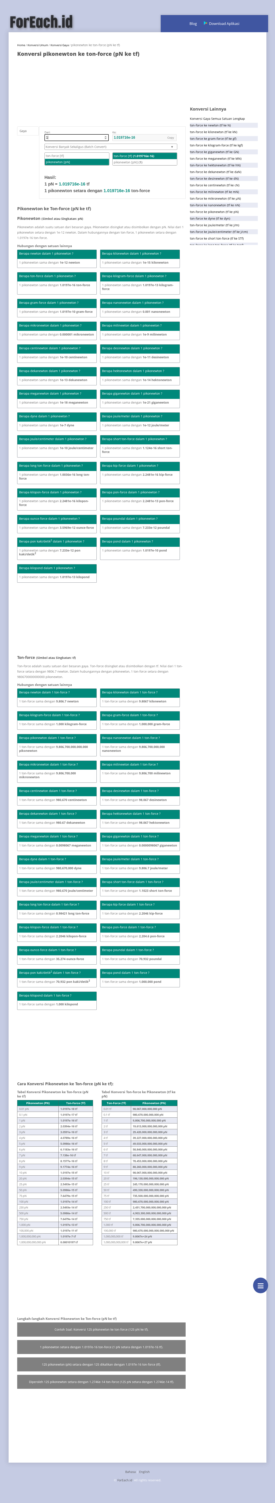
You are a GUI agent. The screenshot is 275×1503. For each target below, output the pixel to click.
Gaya (23, 131)
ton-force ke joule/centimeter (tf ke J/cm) (219, 232)
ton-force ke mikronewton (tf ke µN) (215, 198)
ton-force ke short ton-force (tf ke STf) (217, 238)
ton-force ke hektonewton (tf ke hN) (215, 165)
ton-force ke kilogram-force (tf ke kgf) (216, 145)
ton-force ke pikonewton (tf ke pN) (214, 212)
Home (21, 45)
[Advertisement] (101, 89)
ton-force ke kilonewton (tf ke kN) (213, 132)
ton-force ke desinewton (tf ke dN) (214, 178)
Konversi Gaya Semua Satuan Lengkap (217, 119)
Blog (193, 23)
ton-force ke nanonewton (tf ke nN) (215, 205)
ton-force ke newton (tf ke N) (210, 125)
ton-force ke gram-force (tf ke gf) (213, 139)
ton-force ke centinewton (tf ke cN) (214, 185)
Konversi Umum (38, 45)
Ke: (114, 132)
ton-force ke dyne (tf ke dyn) (210, 218)
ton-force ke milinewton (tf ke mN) (214, 192)
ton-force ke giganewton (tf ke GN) (214, 152)
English (144, 1472)
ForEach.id (124, 1480)
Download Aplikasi (224, 23)
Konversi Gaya (59, 45)
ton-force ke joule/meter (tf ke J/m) (214, 225)
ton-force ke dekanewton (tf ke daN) (215, 172)
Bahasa (130, 1472)
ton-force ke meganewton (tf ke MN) (215, 159)
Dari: (47, 132)
